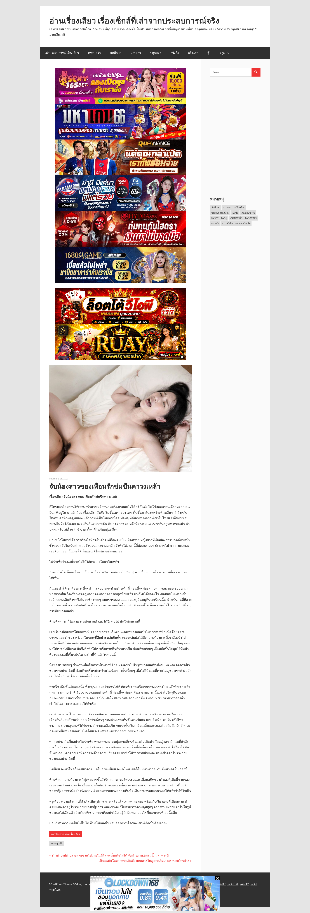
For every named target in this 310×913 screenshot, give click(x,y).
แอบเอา (136, 53)
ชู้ (208, 53)
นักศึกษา (115, 53)
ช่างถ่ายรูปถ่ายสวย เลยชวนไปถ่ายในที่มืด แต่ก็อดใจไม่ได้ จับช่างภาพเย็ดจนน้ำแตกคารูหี (110, 855)
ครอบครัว (94, 53)
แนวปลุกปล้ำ (57, 843)
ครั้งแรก (193, 53)
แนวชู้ (224, 217)
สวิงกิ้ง (174, 53)
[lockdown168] (155, 894)
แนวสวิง (215, 223)
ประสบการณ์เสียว (220, 212)
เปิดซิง (235, 212)
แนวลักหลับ (251, 217)
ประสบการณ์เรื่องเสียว (234, 207)
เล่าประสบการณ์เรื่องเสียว (62, 53)
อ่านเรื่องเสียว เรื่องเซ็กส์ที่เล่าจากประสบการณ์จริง (134, 20)
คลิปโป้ (221, 884)
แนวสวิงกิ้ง (227, 223)
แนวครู (215, 217)
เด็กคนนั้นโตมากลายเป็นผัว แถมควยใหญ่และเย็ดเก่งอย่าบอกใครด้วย (144, 861)
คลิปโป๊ (233, 884)
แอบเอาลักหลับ (242, 223)
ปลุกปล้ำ (155, 53)
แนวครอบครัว (248, 212)
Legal (222, 53)
